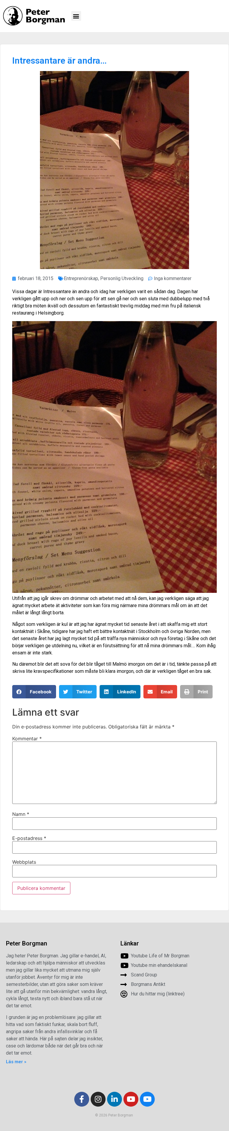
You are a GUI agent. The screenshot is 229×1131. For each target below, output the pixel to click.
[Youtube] (130, 1099)
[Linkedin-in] (114, 1099)
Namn (20, 814)
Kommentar (27, 738)
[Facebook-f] (81, 1099)
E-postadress (29, 838)
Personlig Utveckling (121, 278)
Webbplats (24, 862)
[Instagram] (98, 1099)
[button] (76, 16)
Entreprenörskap (81, 278)
